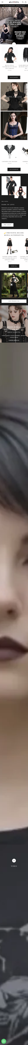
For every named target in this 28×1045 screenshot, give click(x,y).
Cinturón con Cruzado (9, 161)
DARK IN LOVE (14, 96)
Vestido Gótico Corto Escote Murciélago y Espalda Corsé (9, 258)
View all (14, 266)
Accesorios (14, 169)
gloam (14, 126)
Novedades (14, 77)
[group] (14, 25)
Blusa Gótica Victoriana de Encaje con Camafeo (9, 67)
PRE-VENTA (7, 224)
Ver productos (14, 301)
